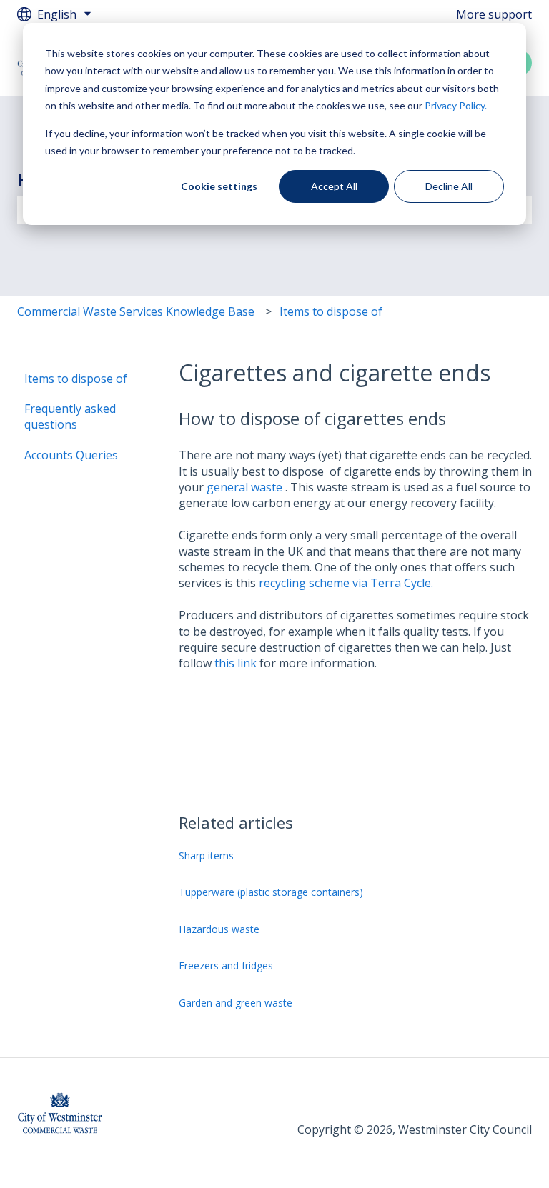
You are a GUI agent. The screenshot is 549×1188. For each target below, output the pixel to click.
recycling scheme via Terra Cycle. (346, 583)
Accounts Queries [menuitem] (71, 455)
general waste (244, 487)
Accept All (334, 186)
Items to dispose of (331, 311)
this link (236, 663)
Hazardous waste (219, 929)
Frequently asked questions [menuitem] (70, 416)
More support (494, 14)
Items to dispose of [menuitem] (75, 378)
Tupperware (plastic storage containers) (271, 892)
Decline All (449, 186)
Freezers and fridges (226, 965)
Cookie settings (219, 186)
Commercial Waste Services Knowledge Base (135, 311)
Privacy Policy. (456, 105)
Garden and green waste (235, 1002)
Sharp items (206, 855)
